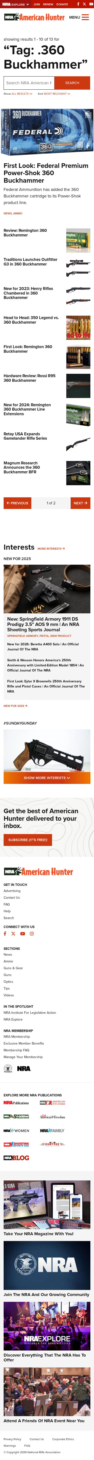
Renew (48, 4)
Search (72, 83)
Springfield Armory (22, 636)
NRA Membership (17, 1036)
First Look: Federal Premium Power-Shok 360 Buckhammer (46, 173)
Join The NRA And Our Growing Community (46, 1294)
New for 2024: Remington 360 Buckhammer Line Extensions (27, 409)
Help (7, 911)
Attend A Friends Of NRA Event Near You (44, 1421)
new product (60, 636)
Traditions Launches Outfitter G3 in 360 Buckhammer (30, 262)
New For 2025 (17, 559)
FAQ (7, 904)
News (8, 213)
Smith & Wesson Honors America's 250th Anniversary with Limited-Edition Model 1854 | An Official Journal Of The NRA (45, 665)
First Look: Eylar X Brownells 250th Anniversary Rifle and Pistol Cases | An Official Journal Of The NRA (46, 686)
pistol (44, 636)
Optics (8, 981)
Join (37, 4)
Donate (62, 4)
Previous (19, 503)
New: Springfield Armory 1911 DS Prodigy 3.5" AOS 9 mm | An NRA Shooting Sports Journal (43, 624)
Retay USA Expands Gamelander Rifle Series (25, 436)
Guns (8, 974)
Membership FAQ (16, 1050)
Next (82, 503)
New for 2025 (14, 706)
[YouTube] (91, 4)
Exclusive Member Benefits (24, 1043)
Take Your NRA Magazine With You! (39, 1234)
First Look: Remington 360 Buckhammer (28, 349)
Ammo (17, 213)
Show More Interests (57, 778)
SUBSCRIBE (27, 840)
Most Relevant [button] (55, 94)
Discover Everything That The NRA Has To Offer (45, 1357)
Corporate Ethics (63, 1439)
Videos (9, 995)
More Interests (49, 549)
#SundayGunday (20, 723)
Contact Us (12, 897)
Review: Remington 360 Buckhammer (25, 232)
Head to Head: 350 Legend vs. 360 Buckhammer (31, 320)
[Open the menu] (85, 16)
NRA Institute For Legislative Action (30, 1012)
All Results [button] (20, 94)
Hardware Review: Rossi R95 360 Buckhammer (29, 378)
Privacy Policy (12, 1439)
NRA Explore (13, 1019)
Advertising (12, 890)
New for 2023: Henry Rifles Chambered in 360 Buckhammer (28, 293)
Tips (7, 988)
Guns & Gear (13, 968)
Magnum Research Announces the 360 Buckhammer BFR (22, 467)
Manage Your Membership (23, 1057)
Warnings (10, 1446)
